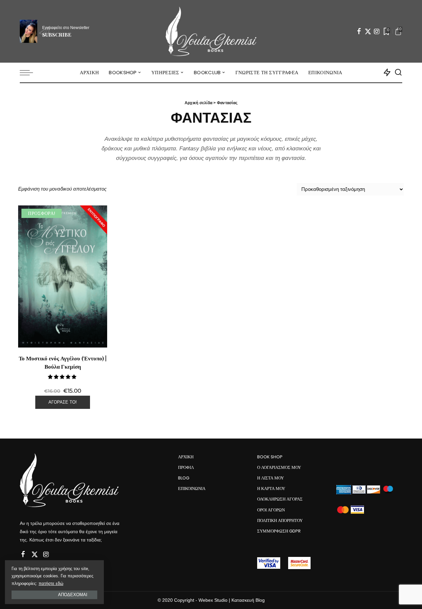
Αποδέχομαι (72, 594)
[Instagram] (377, 31)
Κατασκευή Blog (248, 600)
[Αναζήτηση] (398, 72)
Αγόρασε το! (62, 402)
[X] (368, 31)
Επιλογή (94, 332)
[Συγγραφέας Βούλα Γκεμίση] (211, 31)
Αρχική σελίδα (198, 103)
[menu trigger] (30, 72)
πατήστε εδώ (51, 583)
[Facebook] (359, 31)
